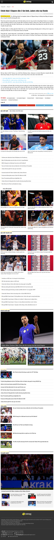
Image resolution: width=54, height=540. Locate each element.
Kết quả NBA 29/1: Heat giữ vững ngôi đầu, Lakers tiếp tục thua (13, 228)
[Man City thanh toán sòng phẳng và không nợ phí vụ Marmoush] (40, 142)
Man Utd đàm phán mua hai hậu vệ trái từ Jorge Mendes (15, 160)
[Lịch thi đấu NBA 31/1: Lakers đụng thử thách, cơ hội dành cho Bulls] (40, 198)
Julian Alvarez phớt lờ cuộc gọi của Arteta (11, 168)
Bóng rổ (8, 6)
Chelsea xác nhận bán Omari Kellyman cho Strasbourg (14, 157)
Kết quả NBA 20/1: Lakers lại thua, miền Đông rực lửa (14, 80)
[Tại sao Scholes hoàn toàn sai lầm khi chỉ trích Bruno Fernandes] (6, 410)
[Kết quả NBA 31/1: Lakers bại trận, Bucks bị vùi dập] (13, 198)
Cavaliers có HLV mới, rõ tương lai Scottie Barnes (13, 278)
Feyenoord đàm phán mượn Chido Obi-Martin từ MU (14, 175)
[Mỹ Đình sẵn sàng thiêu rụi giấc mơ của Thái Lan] (6, 436)
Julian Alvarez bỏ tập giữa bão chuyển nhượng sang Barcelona (16, 181)
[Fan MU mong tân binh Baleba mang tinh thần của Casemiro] (40, 122)
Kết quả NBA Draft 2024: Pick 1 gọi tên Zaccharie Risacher (39, 273)
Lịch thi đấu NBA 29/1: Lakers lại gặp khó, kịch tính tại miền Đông (40, 228)
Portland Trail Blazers (13, 100)
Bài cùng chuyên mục (16, 111)
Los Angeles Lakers (11, 98)
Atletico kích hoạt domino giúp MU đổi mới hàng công (13, 384)
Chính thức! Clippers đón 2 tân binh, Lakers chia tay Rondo (24, 11)
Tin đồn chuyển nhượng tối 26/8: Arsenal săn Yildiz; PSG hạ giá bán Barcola (30, 441)
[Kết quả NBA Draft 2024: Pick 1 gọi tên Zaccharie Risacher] (40, 263)
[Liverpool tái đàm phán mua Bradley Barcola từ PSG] (13, 142)
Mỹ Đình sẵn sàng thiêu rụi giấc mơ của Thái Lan (24, 433)
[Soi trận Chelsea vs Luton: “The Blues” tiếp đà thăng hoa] (13, 122)
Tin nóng (4, 370)
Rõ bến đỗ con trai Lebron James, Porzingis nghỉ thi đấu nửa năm (40, 252)
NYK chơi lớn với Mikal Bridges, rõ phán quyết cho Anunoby (12, 252)
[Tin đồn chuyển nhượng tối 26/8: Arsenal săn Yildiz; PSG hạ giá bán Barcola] (6, 444)
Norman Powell (30, 98)
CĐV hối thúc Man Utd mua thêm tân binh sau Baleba (13, 390)
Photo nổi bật (5, 311)
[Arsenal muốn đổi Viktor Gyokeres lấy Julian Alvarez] (27, 472)
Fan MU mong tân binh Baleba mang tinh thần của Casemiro (39, 131)
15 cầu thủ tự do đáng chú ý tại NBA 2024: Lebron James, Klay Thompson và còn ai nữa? (12, 273)
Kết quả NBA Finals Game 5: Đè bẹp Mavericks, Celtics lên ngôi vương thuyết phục (21, 296)
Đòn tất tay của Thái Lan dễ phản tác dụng (11, 184)
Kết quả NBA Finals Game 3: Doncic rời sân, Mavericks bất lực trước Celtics (19, 302)
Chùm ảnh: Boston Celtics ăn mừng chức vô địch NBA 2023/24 (16, 293)
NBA (13, 6)
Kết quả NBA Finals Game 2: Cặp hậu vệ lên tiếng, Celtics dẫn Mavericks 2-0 (19, 304)
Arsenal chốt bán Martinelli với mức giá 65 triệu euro (13, 387)
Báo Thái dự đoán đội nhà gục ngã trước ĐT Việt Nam (25, 372)
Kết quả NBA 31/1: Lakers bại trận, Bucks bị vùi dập (12, 207)
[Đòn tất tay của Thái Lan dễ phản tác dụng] (6, 427)
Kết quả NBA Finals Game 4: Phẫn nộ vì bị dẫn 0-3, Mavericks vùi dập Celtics (19, 299)
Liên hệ (4, 536)
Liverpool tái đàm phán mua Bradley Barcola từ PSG (13, 151)
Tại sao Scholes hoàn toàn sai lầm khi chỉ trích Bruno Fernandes (17, 166)
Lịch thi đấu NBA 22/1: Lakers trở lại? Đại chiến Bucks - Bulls (15, 78)
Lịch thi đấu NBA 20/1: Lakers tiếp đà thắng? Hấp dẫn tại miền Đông (17, 82)
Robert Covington (39, 98)
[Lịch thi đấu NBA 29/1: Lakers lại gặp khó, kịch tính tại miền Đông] (40, 218)
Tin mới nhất (5, 453)
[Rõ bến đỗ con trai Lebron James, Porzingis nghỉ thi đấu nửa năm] (40, 243)
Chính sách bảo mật (13, 536)
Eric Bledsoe (47, 98)
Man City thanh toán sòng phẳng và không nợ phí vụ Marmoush (40, 152)
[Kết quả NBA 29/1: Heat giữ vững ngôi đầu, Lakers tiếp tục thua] (13, 218)
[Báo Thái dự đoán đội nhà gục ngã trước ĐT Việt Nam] (6, 374)
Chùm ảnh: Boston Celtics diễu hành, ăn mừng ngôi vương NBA (16, 284)
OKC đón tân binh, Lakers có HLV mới (10, 281)
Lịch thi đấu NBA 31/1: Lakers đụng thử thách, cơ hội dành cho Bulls (40, 208)
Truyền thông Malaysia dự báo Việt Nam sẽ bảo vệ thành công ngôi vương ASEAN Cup (21, 381)
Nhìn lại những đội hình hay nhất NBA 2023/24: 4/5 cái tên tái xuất (17, 287)
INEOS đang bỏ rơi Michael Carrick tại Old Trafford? (14, 163)
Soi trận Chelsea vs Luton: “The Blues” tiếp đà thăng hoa (13, 131)
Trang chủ (3, 6)
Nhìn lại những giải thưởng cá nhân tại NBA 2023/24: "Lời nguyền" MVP (18, 289)
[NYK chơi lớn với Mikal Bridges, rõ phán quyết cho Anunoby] (13, 243)
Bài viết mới (4, 111)
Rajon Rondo (3, 100)
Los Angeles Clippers (21, 98)
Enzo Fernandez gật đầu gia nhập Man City (12, 178)
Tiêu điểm (3, 406)
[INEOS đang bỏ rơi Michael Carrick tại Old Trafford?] (6, 419)
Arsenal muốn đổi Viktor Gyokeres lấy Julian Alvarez (14, 172)
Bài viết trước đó (6, 233)
